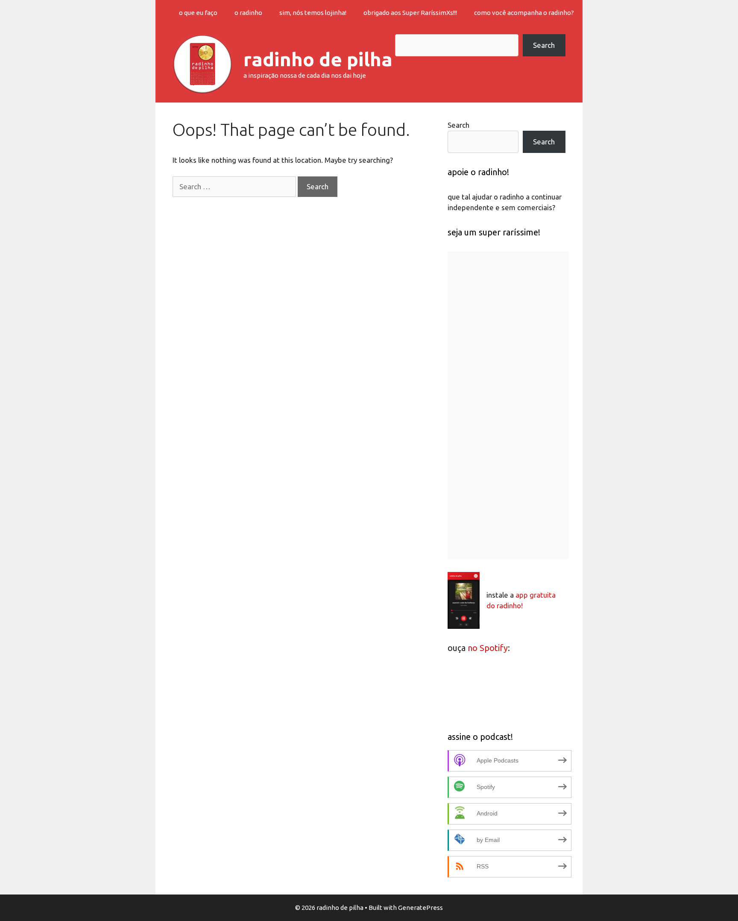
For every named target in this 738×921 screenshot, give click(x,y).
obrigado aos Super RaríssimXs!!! (410, 12)
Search (544, 45)
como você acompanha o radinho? (524, 12)
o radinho (248, 12)
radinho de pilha (317, 59)
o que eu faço (198, 12)
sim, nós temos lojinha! (312, 12)
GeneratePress (420, 907)
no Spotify (488, 648)
